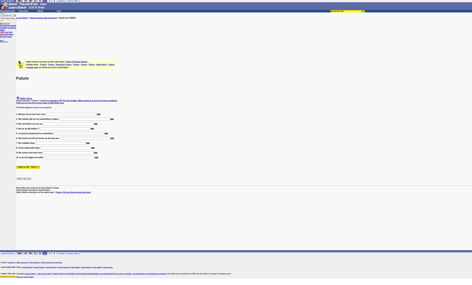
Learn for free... (8, 253)
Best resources (22, 262)
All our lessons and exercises (77, 192)
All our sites (72, 253)
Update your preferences (102, 274)
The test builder (70, 101)
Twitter (23, 98)
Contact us (11, 262)
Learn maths (97, 267)
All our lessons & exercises (51, 262)
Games (61, 253)
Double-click (32, 67)
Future (69, 62)
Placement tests (7, 11)
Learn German (51, 267)
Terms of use (64, 274)
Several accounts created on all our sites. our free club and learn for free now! (8, 31)
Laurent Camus (30, 274)
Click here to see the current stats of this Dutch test (40, 103)
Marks (40, 11)
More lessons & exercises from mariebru (97, 101)
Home (1, 40)
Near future (101, 65)
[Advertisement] (244, 36)
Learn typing (108, 267)
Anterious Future (64, 65)
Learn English (27, 267)
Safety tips (75, 274)
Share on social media (24, 277)
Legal (82, 274)
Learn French (39, 267)
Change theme (80, 62)
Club (59, 11)
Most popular (35, 262)
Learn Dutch (22, 18)
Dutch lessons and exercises (43, 18)
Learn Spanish (63, 267)
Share (29, 98)
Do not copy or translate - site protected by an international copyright (139, 274)
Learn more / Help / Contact (47, 274)
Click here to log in (8, 19)
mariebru (54, 101)
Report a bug (4, 41)
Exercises (23, 11)
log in (27, 107)
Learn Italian (75, 267)
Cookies (89, 274)
